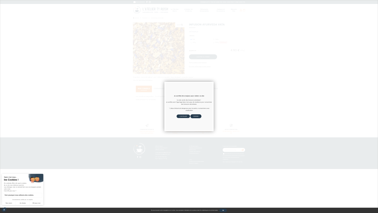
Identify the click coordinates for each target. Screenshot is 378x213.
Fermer (195, 116)
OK (223, 210)
